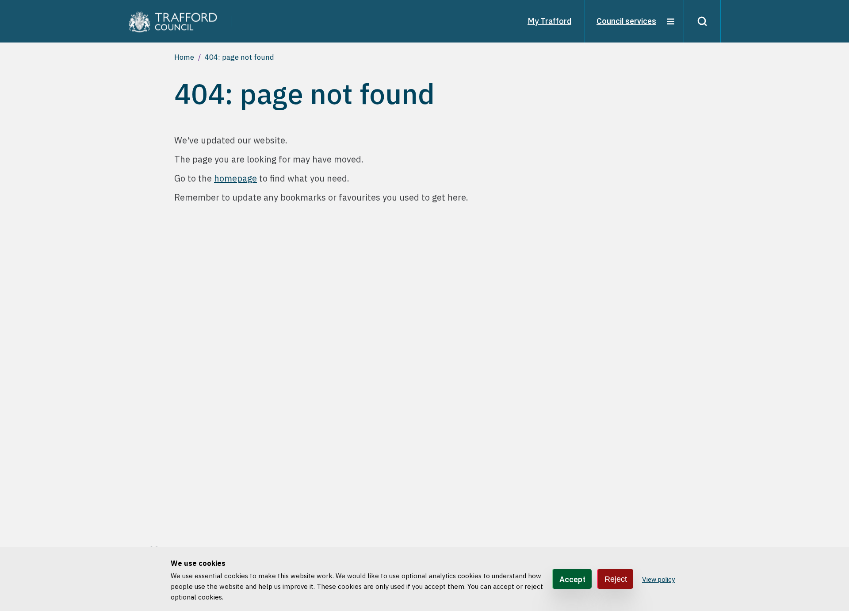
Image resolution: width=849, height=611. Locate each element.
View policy (658, 580)
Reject (615, 578)
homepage (235, 178)
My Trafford (549, 21)
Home (184, 57)
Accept (572, 579)
